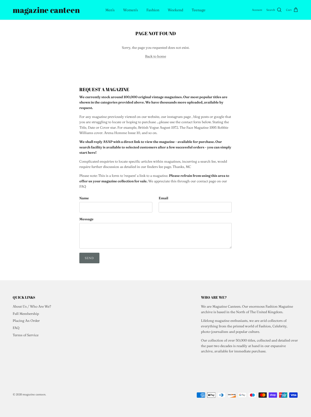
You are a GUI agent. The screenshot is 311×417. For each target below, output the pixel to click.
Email (163, 198)
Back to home (155, 56)
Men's (110, 10)
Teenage (198, 10)
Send (89, 258)
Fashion (152, 10)
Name (84, 198)
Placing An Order (26, 320)
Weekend (175, 10)
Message (86, 219)
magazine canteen (34, 394)
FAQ (16, 328)
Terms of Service (26, 335)
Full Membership (26, 313)
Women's (130, 10)
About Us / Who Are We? (32, 306)
